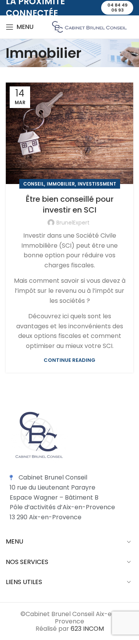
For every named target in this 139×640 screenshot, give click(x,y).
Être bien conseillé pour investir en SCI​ (70, 204)
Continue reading (69, 360)
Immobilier (61, 184)
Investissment (97, 184)
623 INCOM (87, 628)
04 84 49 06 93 (117, 7)
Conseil (33, 184)
